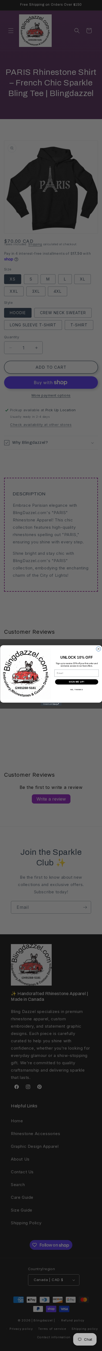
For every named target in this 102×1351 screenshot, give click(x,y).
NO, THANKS (76, 690)
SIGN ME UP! (76, 682)
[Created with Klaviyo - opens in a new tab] (51, 704)
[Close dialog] (98, 648)
